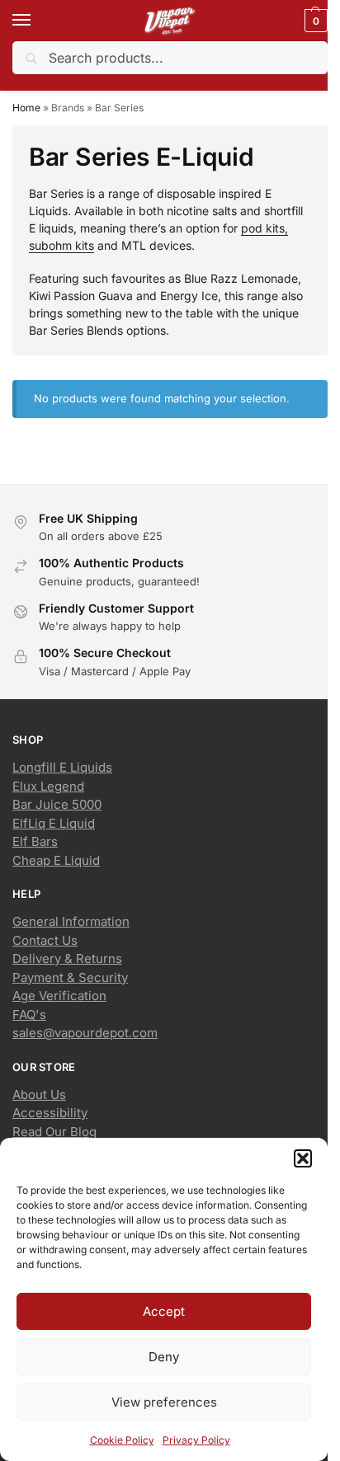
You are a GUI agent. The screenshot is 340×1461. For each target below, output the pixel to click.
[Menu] (37, 20)
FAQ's (29, 1014)
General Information (71, 921)
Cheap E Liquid (56, 860)
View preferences (164, 1402)
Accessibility (49, 1112)
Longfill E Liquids (62, 767)
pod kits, (264, 228)
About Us (39, 1094)
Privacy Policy (196, 1440)
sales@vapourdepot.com (85, 1033)
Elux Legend (48, 786)
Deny (164, 1357)
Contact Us (45, 940)
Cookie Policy (122, 1440)
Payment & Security (70, 977)
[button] (303, 1158)
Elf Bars (35, 841)
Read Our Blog (54, 1131)
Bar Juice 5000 (57, 804)
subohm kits (61, 245)
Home (26, 107)
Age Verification (59, 995)
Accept (164, 1311)
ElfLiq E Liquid (53, 823)
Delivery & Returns (67, 958)
